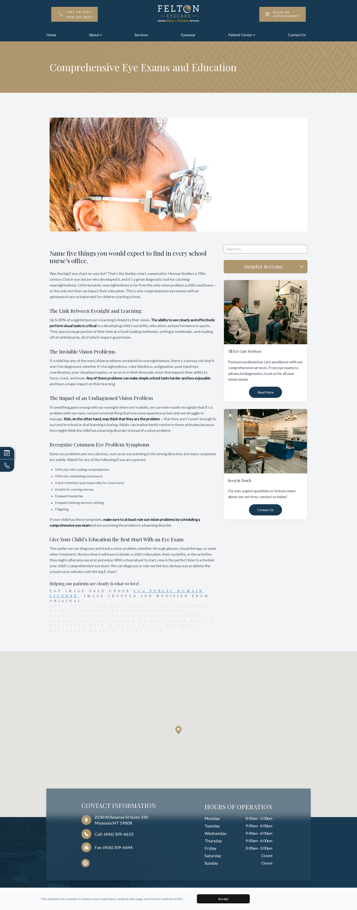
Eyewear (188, 34)
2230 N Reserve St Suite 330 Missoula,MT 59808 (121, 820)
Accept (223, 899)
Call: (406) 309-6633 (114, 834)
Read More (266, 392)
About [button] (94, 34)
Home (51, 34)
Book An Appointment (286, 14)
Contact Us (297, 34)
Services (141, 34)
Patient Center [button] (240, 34)
